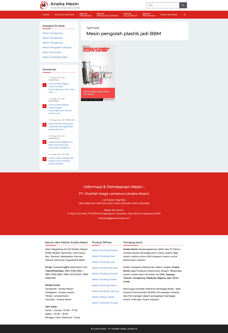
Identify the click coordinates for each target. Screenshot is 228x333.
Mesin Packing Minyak (105, 267)
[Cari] (183, 5)
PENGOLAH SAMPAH (107, 14)
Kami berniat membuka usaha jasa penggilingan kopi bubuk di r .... (60, 126)
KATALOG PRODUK (64, 14)
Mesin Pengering (52, 42)
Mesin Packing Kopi (103, 256)
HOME (45, 14)
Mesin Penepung (52, 33)
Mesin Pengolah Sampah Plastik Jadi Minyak (97, 93)
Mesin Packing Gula (103, 262)
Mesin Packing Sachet (105, 250)
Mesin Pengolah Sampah (57, 47)
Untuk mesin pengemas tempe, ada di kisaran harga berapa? (60, 161)
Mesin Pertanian (51, 52)
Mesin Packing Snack (104, 279)
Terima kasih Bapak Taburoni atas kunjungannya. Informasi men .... (61, 87)
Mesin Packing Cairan (104, 285)
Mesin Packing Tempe (105, 302)
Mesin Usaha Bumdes (55, 57)
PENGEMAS (85, 14)
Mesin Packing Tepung (105, 291)
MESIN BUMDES (168, 14)
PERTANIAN (149, 14)
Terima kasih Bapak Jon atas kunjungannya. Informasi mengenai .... (60, 145)
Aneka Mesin (65, 3)
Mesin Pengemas (52, 38)
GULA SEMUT (130, 14)
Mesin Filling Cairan (103, 297)
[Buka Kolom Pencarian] (184, 15)
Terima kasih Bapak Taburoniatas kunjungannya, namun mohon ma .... (60, 109)
